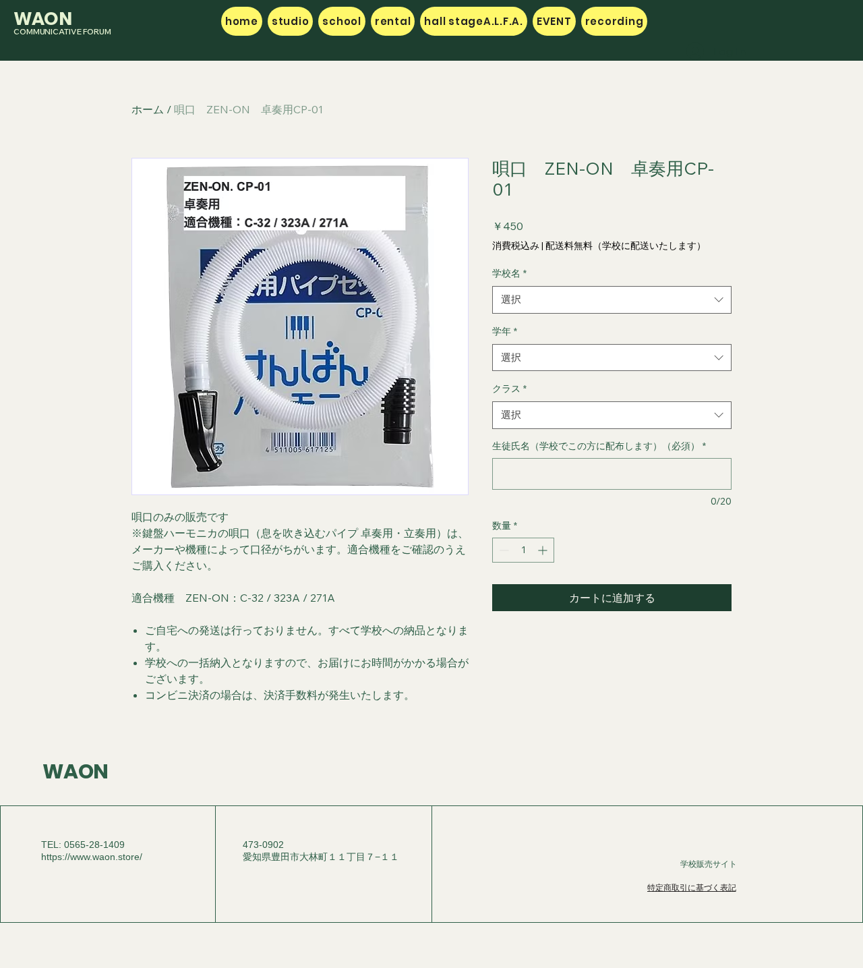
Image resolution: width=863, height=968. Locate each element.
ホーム (147, 109)
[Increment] (543, 550)
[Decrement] (502, 550)
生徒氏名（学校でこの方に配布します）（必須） (599, 446)
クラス (509, 388)
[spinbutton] (523, 550)
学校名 (509, 273)
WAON (75, 771)
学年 (504, 331)
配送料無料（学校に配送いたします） (625, 245)
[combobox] (612, 300)
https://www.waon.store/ (91, 856)
